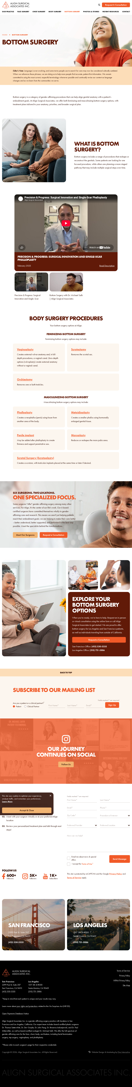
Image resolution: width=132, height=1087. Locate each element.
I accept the (76, 864)
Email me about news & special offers (83, 858)
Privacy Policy (115, 874)
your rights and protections (27, 1006)
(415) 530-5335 (99, 646)
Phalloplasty (24, 412)
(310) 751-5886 (97, 650)
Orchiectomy (24, 379)
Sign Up (112, 705)
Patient (18, 706)
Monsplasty (78, 435)
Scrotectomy (78, 349)
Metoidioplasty (80, 412)
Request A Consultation (116, 4)
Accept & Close (27, 810)
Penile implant (25, 435)
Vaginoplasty (25, 349)
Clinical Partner (33, 706)
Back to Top (66, 672)
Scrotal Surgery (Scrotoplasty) (35, 458)
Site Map (126, 985)
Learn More (7, 801)
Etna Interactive (124, 1052)
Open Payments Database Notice (15, 1013)
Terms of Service (74, 877)
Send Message (119, 859)
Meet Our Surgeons (25, 535)
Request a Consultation (53, 535)
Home (4, 35)
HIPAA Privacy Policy (121, 980)
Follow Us (66, 764)
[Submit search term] (99, 4)
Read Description (106, 265)
